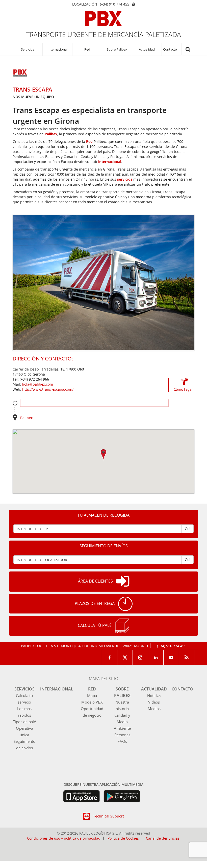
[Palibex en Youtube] (171, 657)
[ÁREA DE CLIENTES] (122, 581)
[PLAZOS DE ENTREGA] (125, 604)
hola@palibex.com (37, 384)
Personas (122, 734)
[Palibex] (103, 18)
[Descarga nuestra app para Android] (122, 796)
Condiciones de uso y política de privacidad (63, 838)
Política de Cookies (123, 838)
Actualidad (147, 49)
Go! (187, 528)
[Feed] (186, 657)
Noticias (154, 695)
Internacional (57, 49)
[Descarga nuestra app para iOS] (81, 796)
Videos (154, 702)
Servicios (27, 49)
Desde (15, 403)
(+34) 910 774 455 (114, 4)
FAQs (122, 741)
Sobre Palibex (117, 49)
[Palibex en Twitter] (125, 657)
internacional (109, 161)
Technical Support (108, 816)
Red (87, 49)
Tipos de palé (24, 721)
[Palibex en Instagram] (140, 657)
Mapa (92, 695)
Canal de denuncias (162, 838)
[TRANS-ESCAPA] (20, 73)
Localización (84, 4)
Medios (154, 708)
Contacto (170, 49)
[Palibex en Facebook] (109, 657)
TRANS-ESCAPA (32, 89)
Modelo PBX (92, 702)
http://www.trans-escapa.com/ (47, 389)
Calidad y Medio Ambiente (122, 722)
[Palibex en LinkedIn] (156, 657)
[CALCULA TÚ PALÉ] (122, 626)
